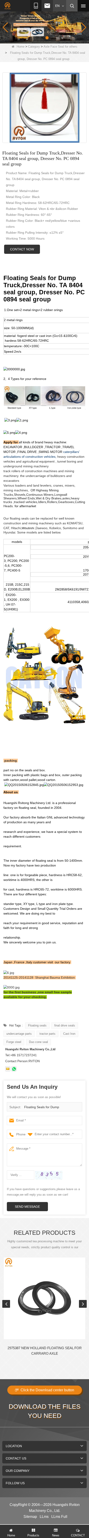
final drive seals (64, 1025)
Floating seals (37, 1025)
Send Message (27, 1206)
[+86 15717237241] (13, 1068)
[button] (37, 37)
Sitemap (30, 1517)
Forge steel (13, 1042)
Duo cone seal (38, 1042)
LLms (44, 1517)
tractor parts (47, 1033)
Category (34, 46)
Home (20, 46)
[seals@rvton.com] (7, 1068)
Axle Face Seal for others (60, 46)
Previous (6, 1304)
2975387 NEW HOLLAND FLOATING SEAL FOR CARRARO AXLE (45, 1350)
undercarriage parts (19, 1033)
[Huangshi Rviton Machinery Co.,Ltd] (7, 6)
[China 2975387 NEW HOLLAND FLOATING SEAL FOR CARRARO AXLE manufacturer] (44, 1298)
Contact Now (22, 249)
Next (83, 1304)
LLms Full (59, 1517)
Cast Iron (69, 1033)
